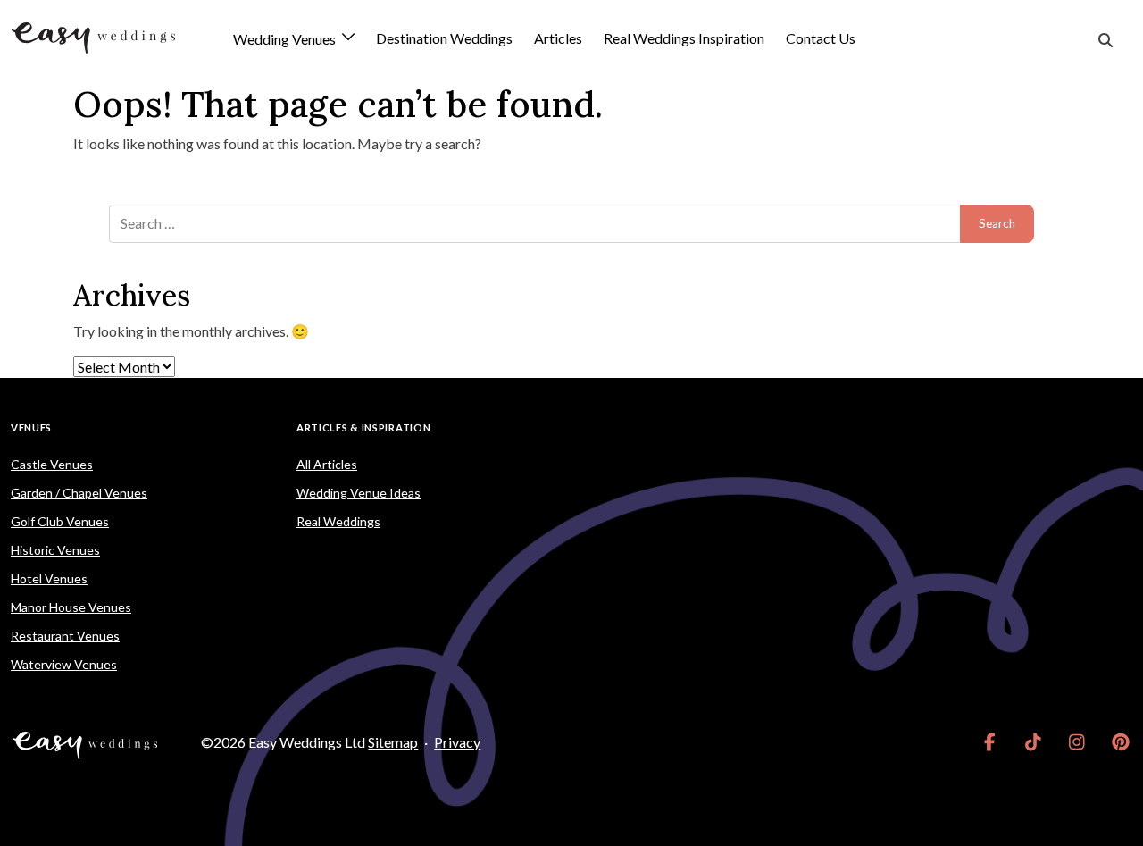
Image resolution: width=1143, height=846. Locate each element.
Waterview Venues (64, 664)
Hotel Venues (49, 578)
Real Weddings (338, 521)
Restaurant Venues (65, 635)
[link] (990, 742)
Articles (558, 37)
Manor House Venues (71, 607)
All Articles (326, 464)
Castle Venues (52, 464)
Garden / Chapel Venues (79, 492)
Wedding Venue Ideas (358, 492)
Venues (31, 427)
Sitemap (393, 741)
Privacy (457, 741)
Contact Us (820, 37)
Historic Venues (55, 549)
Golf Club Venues (60, 521)
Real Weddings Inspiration (684, 37)
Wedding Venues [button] (285, 39)
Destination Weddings (444, 37)
